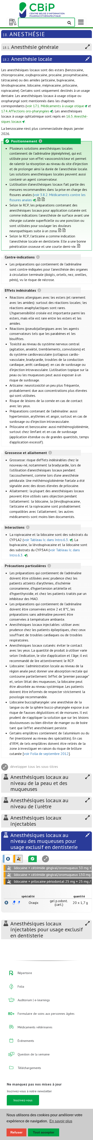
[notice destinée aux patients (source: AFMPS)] (18, 902)
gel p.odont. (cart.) (59, 902)
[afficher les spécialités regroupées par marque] (8, 859)
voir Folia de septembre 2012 (46, 753)
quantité (79, 896)
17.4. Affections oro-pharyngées (25, 111)
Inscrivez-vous (23, 1100)
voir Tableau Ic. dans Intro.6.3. (46, 539)
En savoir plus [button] (60, 1121)
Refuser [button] (16, 1132)
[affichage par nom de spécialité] (6, 902)
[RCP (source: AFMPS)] (14, 902)
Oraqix (33, 902)
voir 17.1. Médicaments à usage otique (55, 106)
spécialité (28, 896)
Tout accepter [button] (43, 1132)
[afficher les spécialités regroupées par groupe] (18, 859)
